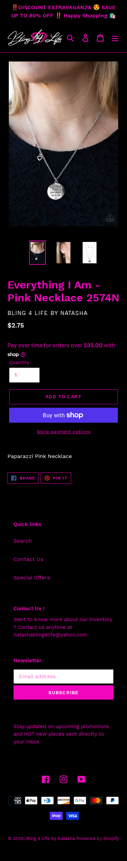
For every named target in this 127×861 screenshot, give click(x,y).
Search (23, 541)
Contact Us (28, 559)
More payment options (63, 431)
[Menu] (115, 38)
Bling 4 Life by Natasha (50, 838)
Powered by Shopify (98, 838)
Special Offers (32, 577)
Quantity (19, 362)
